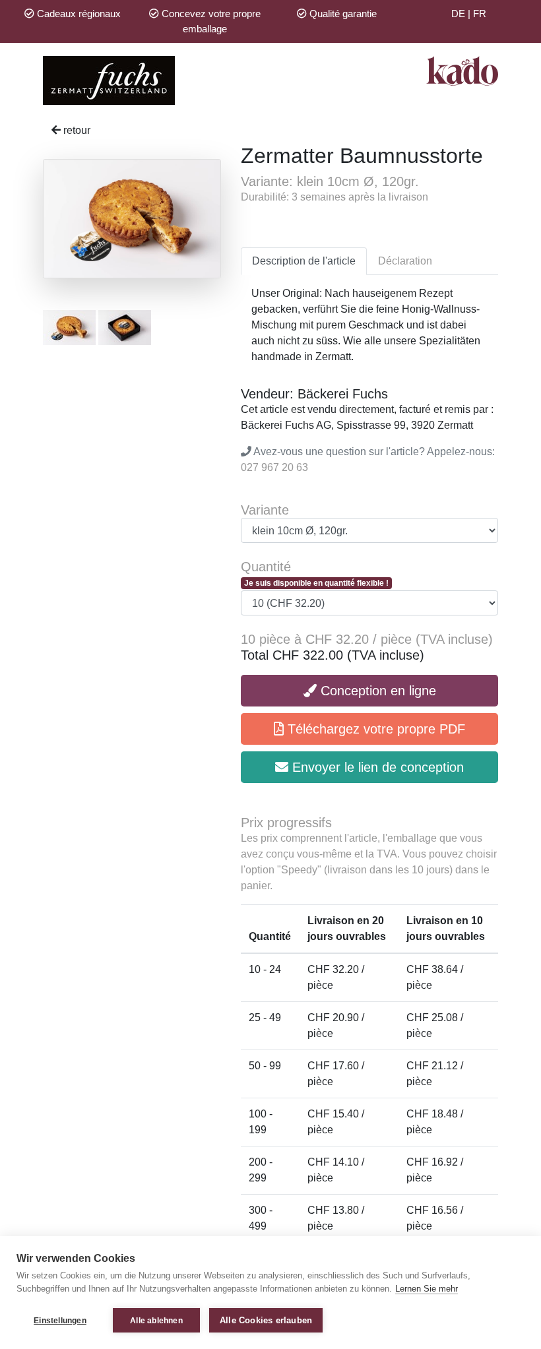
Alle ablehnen (156, 1320)
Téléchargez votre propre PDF (374, 729)
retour (75, 130)
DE (458, 13)
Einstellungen (60, 1320)
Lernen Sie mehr (426, 1289)
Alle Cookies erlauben (266, 1320)
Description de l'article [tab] (304, 261)
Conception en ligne (376, 690)
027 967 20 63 (274, 467)
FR (479, 13)
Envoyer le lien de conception (376, 767)
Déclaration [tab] (405, 261)
